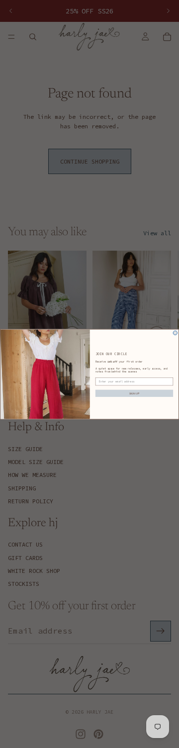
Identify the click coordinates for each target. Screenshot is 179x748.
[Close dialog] (175, 333)
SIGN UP (134, 392)
